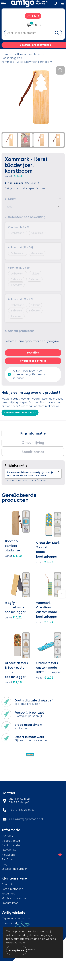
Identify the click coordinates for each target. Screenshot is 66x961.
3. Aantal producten (20, 331)
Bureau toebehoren (29, 54)
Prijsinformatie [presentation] (33, 433)
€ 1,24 (44, 622)
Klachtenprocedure (14, 898)
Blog (4, 864)
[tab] (33, 433)
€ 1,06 (44, 562)
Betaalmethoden (12, 889)
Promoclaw (9, 850)
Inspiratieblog (11, 840)
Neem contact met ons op (20, 412)
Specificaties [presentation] (33, 452)
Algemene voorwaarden (17, 918)
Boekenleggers (11, 58)
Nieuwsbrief (9, 854)
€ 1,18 (13, 682)
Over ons (7, 836)
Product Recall (11, 903)
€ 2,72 (44, 677)
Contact (7, 884)
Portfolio (7, 859)
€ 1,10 (13, 556)
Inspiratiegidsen (12, 845)
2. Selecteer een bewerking (25, 217)
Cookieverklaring (12, 923)
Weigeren (32, 950)
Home (5, 54)
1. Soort (11, 199)
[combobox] (28, 33)
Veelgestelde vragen (14, 868)
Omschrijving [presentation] (33, 443)
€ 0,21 (13, 617)
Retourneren (9, 893)
